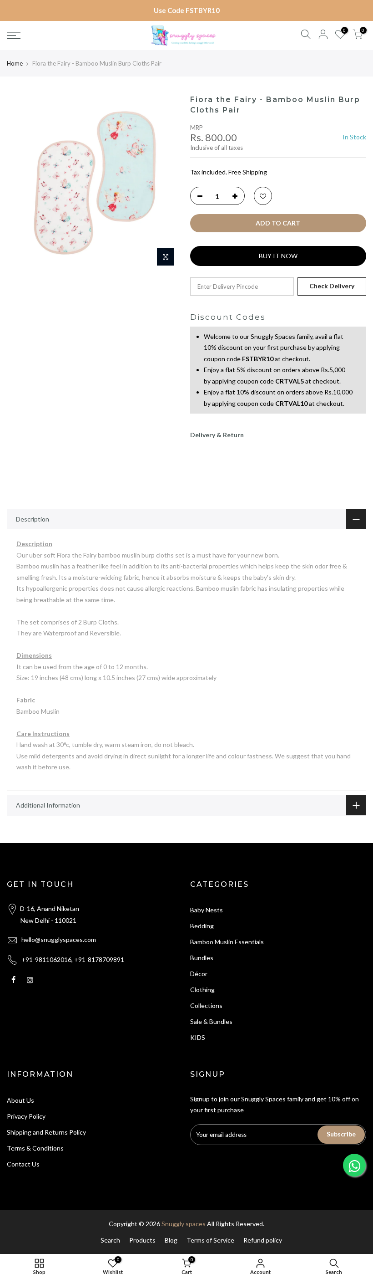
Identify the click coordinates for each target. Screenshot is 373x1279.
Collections (206, 1005)
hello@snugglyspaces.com (58, 939)
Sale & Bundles (211, 1021)
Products (142, 1240)
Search (110, 1240)
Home (15, 63)
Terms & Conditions (35, 1148)
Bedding (202, 926)
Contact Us (23, 1164)
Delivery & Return (217, 435)
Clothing (202, 989)
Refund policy (262, 1240)
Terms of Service (210, 1240)
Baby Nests (206, 910)
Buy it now (278, 256)
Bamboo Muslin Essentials (227, 942)
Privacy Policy (26, 1116)
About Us (20, 1100)
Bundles (201, 958)
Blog (171, 1240)
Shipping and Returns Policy (46, 1132)
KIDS (197, 1037)
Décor (198, 973)
